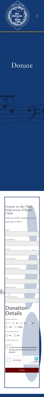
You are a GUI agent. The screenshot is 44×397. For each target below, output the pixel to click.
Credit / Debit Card (11, 340)
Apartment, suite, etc (12, 268)
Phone (7, 249)
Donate (22, 370)
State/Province (10, 287)
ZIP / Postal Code (11, 297)
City (7, 278)
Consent (8, 345)
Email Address (10, 239)
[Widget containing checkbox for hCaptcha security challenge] (22, 360)
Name (7, 230)
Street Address (10, 259)
